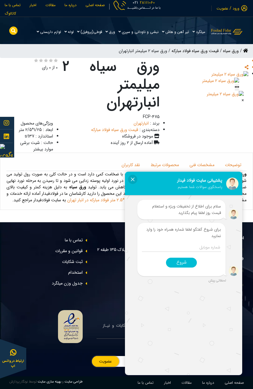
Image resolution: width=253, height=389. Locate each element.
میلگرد (200, 32)
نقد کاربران (131, 165)
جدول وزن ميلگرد (67, 283)
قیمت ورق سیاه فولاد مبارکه (195, 50)
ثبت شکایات (72, 261)
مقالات (50, 5)
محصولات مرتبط (165, 165)
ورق (111, 32)
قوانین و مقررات (69, 251)
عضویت (222, 8)
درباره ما (70, 5)
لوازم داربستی (50, 32)
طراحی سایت (73, 381)
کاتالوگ (10, 13)
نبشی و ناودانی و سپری (140, 32)
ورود (236, 8)
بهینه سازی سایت (49, 381)
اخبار (33, 5)
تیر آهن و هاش (176, 32)
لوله (70, 32)
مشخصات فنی (201, 165)
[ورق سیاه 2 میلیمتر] (229, 74)
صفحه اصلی (95, 5)
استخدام (75, 272)
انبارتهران (141, 123)
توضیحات (233, 165)
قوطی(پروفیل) (90, 32)
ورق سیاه (231, 50)
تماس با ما (13, 5)
